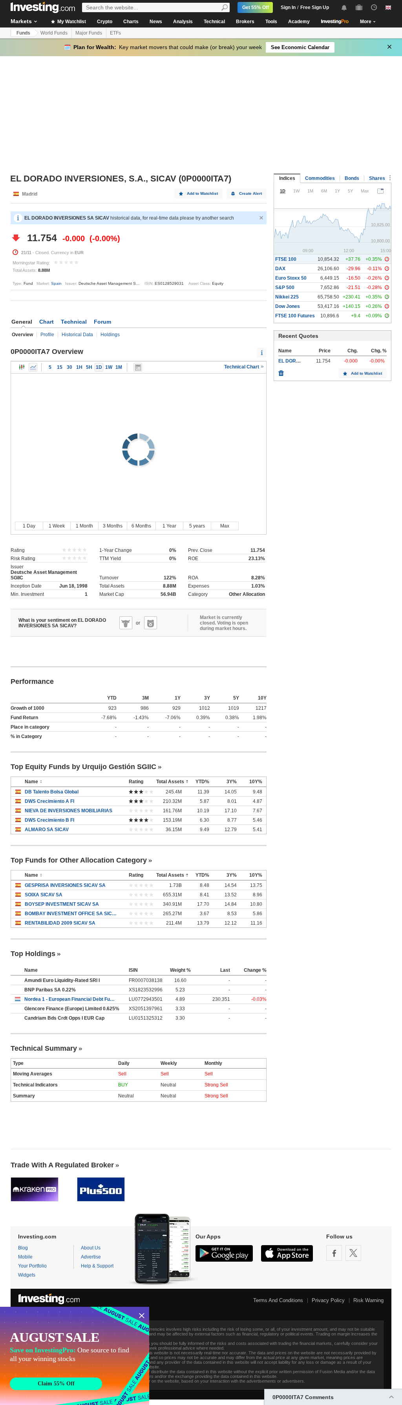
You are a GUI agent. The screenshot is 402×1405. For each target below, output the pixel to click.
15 (59, 367)
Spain (56, 283)
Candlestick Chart (22, 367)
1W (108, 367)
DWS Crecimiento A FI (49, 801)
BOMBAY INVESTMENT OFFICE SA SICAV (71, 913)
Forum (102, 322)
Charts (131, 21)
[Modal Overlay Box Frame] (74, 1356)
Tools (271, 21)
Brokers (245, 21)
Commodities (320, 178)
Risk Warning (368, 1300)
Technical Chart (242, 367)
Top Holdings (33, 954)
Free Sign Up (314, 7)
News (156, 21)
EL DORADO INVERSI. (303, 361)
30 (69, 367)
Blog (23, 1248)
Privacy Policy (328, 1300)
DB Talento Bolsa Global (52, 792)
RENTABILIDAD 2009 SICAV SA (60, 923)
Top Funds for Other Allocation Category (79, 860)
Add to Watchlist (202, 193)
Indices (287, 178)
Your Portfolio (32, 1266)
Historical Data (77, 334)
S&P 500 (284, 287)
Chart (46, 322)
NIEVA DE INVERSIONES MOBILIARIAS (68, 810)
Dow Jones (287, 306)
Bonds (352, 178)
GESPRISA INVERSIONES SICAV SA (65, 885)
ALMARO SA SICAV (47, 829)
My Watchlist (71, 21)
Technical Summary (44, 1048)
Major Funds (88, 33)
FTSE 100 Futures (295, 316)
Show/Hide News (137, 367)
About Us (90, 1248)
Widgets (26, 1275)
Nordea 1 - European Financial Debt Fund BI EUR (70, 999)
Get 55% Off (255, 7)
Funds (23, 33)
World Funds (54, 33)
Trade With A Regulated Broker (62, 1165)
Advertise (91, 1257)
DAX (280, 268)
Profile (47, 334)
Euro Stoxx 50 (291, 278)
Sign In (288, 7)
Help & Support (97, 1266)
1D (99, 367)
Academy (299, 21)
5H (89, 367)
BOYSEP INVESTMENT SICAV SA (62, 904)
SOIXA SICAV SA (43, 895)
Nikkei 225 (287, 297)
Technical (214, 21)
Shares (377, 178)
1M (118, 367)
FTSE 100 (285, 259)
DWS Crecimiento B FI (49, 820)
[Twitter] (353, 1253)
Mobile (25, 1257)
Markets (21, 21)
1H (79, 367)
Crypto (104, 21)
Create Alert (250, 193)
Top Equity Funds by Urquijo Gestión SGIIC (83, 767)
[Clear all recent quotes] (281, 371)
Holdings (110, 334)
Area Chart (33, 367)
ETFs (115, 33)
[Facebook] (334, 1253)
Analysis (183, 21)
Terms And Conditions (278, 1300)
